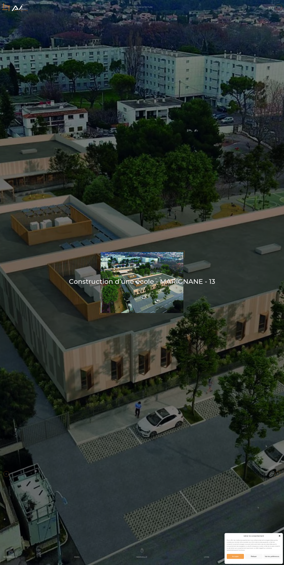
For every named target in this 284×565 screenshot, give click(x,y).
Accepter (235, 556)
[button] (279, 536)
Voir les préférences (272, 556)
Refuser (254, 556)
